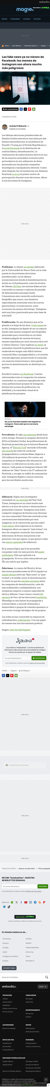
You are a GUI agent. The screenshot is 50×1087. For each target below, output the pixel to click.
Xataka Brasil (7, 1064)
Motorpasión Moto (32, 1031)
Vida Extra (29, 1002)
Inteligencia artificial (10, 956)
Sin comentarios (11, 109)
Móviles (29, 943)
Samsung (29, 952)
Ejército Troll (19, 447)
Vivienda (26, 19)
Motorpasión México (33, 1071)
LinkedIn (4, 906)
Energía (5, 947)
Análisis (29, 938)
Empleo (5, 960)
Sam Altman (16, 46)
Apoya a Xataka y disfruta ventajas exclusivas (25, 921)
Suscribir (43, 886)
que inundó (7, 450)
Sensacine (29, 1013)
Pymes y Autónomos (33, 1046)
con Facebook (26, 374)
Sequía (43, 46)
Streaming (7, 938)
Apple (5, 952)
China (7, 46)
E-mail (33, 109)
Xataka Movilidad (32, 947)
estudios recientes (30, 581)
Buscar (47, 977)
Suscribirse (40, 658)
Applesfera (6, 1005)
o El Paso (16, 286)
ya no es (16, 174)
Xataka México (8, 1061)
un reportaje (22, 500)
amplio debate (9, 574)
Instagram (30, 902)
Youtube (26, 902)
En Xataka (8, 419)
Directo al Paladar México (12, 1071)
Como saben (8, 526)
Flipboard (29, 109)
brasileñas (41, 597)
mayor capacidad (14, 542)
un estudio (29, 267)
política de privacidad (37, 663)
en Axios (39, 344)
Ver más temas (9, 968)
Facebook (21, 109)
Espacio (6, 943)
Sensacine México (32, 1064)
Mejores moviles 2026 (27, 868)
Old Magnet (25, 670)
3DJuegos (29, 999)
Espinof (28, 1017)
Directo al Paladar (9, 1028)
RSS (40, 902)
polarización (24, 620)
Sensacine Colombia (33, 1068)
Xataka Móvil (7, 1002)
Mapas (4, 19)
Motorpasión (30, 1028)
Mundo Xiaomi (8, 1011)
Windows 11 (30, 960)
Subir (41, 986)
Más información (28, 1085)
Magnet (25, 10)
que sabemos (29, 434)
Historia (37, 19)
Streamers (15, 19)
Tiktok (9, 906)
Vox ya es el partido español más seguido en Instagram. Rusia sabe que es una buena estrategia (23, 423)
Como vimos (37, 325)
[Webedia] (44, 1)
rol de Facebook (12, 148)
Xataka (5, 999)
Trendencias (7, 1043)
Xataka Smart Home (10, 1008)
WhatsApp (12, 902)
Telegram (35, 902)
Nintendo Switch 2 (30, 46)
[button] (19, 125)
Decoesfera (7, 1046)
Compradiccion (8, 1050)
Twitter (25, 109)
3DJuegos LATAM (32, 1061)
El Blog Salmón (31, 1043)
